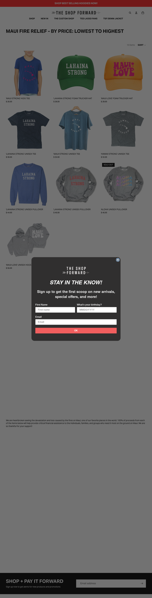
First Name (41, 304)
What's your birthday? (89, 304)
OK (76, 330)
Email (38, 317)
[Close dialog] (117, 259)
